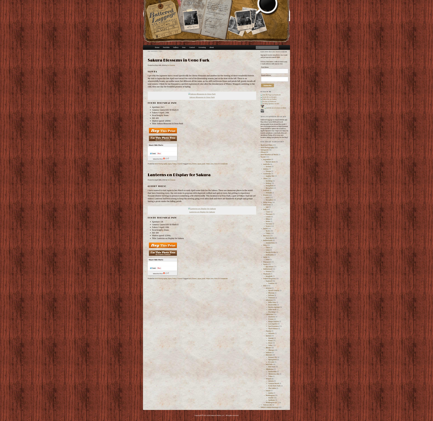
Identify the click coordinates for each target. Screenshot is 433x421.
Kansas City (272, 357)
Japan (170, 164)
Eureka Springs (274, 307)
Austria (265, 169)
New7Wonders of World (269, 155)
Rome (268, 221)
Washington (270, 395)
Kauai (270, 341)
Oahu (270, 345)
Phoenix (271, 293)
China (265, 179)
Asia (190, 164)
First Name (265, 67)
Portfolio (166, 47)
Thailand (266, 274)
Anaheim (271, 317)
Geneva (268, 271)
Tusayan (271, 298)
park (203, 164)
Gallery (175, 47)
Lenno (268, 217)
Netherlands (267, 240)
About (212, 47)
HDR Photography (161, 164)
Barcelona (269, 267)
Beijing (268, 183)
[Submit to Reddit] (168, 159)
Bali (267, 207)
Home (157, 47)
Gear (184, 47)
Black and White (267, 145)
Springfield (272, 360)
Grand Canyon (273, 290)
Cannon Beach (273, 383)
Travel (179, 164)
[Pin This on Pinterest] (159, 154)
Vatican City (267, 405)
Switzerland (267, 269)
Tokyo (174, 164)
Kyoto (268, 231)
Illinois (268, 348)
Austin (270, 393)
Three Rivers (273, 329)
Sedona (271, 295)
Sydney (268, 167)
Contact (192, 47)
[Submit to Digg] (166, 159)
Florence (269, 214)
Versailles (269, 200)
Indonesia (267, 205)
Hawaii (268, 336)
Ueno (216, 164)
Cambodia (267, 174)
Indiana (269, 353)
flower (194, 164)
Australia (266, 164)
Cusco (268, 248)
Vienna (268, 171)
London (271, 283)
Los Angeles (272, 324)
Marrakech (270, 238)
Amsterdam (270, 243)
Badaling (269, 181)
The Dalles (272, 388)
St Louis (271, 362)
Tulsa (270, 376)
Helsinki (269, 193)
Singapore (267, 262)
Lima (268, 250)
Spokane (271, 400)
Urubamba (270, 255)
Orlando (271, 333)
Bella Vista (272, 302)
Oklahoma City (273, 374)
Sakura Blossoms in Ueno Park (178, 60)
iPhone (263, 152)
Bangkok (269, 276)
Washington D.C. (272, 403)
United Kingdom (269, 279)
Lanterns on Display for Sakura (179, 175)
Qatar (265, 257)
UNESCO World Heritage (270, 407)
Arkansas (269, 300)
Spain (265, 264)
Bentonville (272, 305)
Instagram (265, 150)
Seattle (270, 398)
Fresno (271, 319)
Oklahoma (269, 369)
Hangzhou (269, 186)
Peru (265, 245)
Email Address (266, 75)
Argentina (267, 159)
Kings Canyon (273, 321)
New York (269, 364)
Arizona (268, 288)
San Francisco (273, 326)
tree (212, 164)
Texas (268, 391)
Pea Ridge (272, 312)
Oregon (268, 379)
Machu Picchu (271, 252)
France (265, 195)
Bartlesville (272, 372)
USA (264, 286)
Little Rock (272, 310)
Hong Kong (267, 202)
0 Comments (223, 164)
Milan (268, 219)
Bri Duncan (171, 65)
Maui (270, 343)
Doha (267, 260)
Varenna (269, 224)
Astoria (271, 381)
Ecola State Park (274, 386)
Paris (267, 198)
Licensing (202, 47)
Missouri (269, 355)
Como (268, 212)
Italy (265, 209)
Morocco (266, 236)
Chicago (271, 350)
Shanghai (269, 188)
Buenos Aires (270, 162)
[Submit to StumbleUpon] (164, 159)
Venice (268, 226)
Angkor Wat (270, 176)
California (269, 314)
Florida (268, 331)
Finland (266, 190)
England (269, 281)
